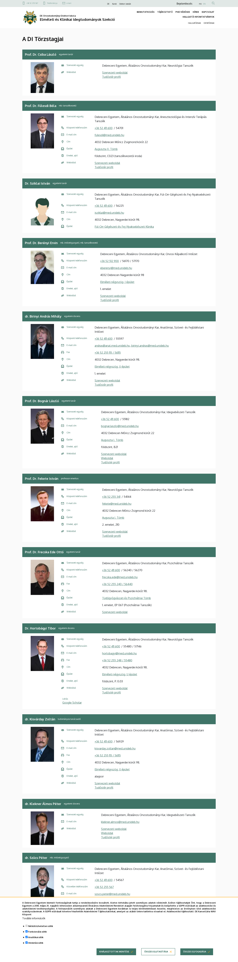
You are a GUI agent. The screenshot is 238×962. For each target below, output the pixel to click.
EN (204, 4)
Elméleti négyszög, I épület (117, 282)
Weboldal (107, 458)
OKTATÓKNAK (209, 23)
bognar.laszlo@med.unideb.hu (120, 426)
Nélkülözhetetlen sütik (40, 926)
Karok (114, 4)
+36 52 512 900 (109, 261)
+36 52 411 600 (104, 128)
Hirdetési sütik (35, 943)
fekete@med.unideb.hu (116, 503)
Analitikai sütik (35, 937)
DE (108, 4)
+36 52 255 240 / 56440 (117, 584)
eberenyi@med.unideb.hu (116, 268)
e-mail (69, 3)
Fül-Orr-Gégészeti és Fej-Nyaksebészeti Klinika (124, 226)
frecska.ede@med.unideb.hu (120, 577)
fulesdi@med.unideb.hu (109, 135)
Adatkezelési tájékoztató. (180, 911)
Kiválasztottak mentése (114, 951)
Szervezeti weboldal (115, 72)
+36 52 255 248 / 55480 (117, 660)
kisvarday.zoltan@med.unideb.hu (115, 748)
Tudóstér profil (111, 77)
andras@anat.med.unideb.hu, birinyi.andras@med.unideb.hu (132, 345)
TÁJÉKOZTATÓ (165, 12)
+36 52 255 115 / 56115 (108, 352)
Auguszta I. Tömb (112, 440)
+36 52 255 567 (32, 3)
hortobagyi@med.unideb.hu (119, 653)
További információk (33, 918)
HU (200, 4)
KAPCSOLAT (208, 12)
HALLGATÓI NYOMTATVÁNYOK (198, 17)
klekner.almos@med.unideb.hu (120, 822)
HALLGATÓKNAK (194, 23)
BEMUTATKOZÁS (146, 12)
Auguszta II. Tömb (106, 149)
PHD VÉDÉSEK (182, 12)
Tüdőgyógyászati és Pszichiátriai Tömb (126, 598)
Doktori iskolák (125, 4)
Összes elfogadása (194, 951)
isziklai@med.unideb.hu (109, 212)
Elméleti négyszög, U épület (112, 366)
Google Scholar (72, 702)
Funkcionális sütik (37, 931)
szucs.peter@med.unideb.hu (112, 894)
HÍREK (196, 12)
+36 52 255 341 (111, 496)
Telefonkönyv (52, 3)
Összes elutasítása (156, 951)
